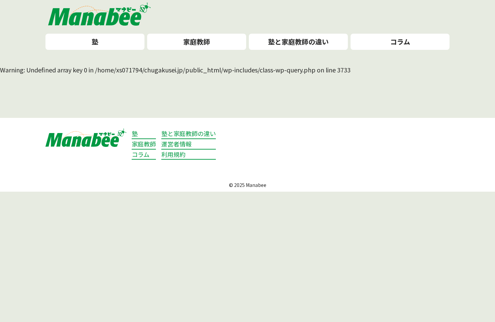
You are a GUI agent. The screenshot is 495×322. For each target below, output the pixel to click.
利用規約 (173, 154)
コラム (400, 41)
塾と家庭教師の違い (298, 41)
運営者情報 (176, 143)
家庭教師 (196, 41)
